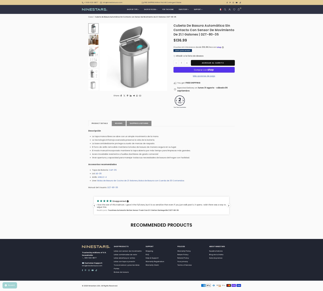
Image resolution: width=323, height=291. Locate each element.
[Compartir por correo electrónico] (140, 95)
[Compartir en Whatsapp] (137, 95)
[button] (220, 9)
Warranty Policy (184, 251)
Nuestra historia (216, 251)
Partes (116, 268)
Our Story (183, 9)
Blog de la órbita (216, 254)
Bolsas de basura (121, 272)
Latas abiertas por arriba (124, 258)
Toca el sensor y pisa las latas (126, 265)
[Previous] (105, 57)
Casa (90, 17)
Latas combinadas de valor (125, 254)
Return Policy (182, 254)
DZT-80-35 (112, 187)
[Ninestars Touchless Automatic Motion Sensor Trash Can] (93, 51)
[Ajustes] (229, 9)
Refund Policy (183, 258)
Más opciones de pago (204, 76)
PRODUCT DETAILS (100, 123)
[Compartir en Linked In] (131, 95)
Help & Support (152, 258)
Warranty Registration (155, 261)
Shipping (149, 251)
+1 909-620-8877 (91, 2)
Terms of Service (184, 265)
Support (197, 9)
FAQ (147, 254)
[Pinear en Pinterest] (127, 95)
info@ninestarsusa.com (112, 2)
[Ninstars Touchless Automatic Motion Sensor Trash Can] (93, 74)
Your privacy (182, 261)
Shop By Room (150, 9)
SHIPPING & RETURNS (139, 123)
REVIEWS (119, 123)
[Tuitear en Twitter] (124, 95)
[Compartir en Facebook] (121, 95)
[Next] (162, 57)
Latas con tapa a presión (124, 261)
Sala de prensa (215, 258)
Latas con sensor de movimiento (128, 251)
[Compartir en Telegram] (134, 95)
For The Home (168, 9)
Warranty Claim (152, 265)
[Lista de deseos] (234, 9)
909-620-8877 (91, 258)
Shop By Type (132, 9)
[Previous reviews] (94, 205)
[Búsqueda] (225, 9)
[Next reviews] (228, 205)
